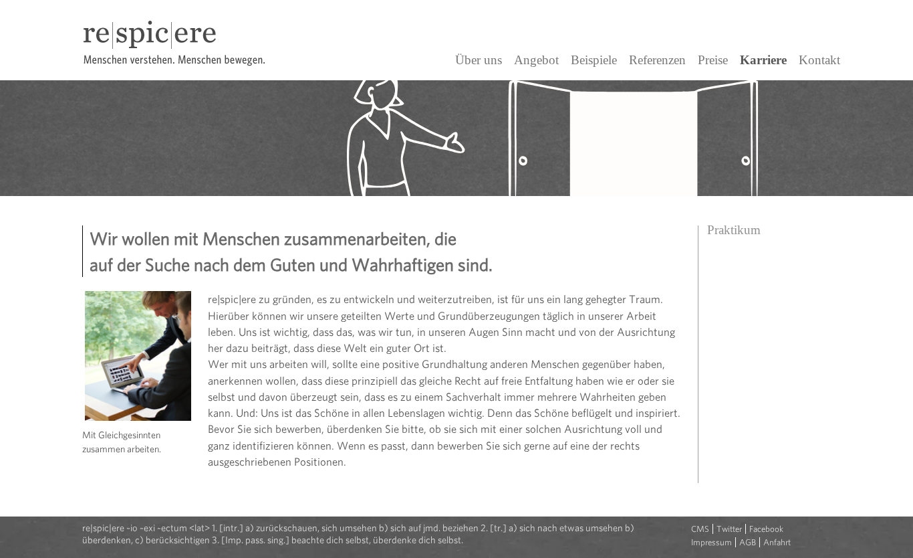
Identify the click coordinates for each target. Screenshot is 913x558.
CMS (700, 529)
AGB (747, 542)
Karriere (763, 60)
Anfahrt (777, 542)
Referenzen (657, 60)
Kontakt (819, 60)
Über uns (478, 60)
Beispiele (594, 60)
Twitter (729, 529)
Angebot (536, 60)
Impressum (711, 542)
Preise (713, 60)
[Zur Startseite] (182, 75)
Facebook (766, 529)
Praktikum (734, 230)
